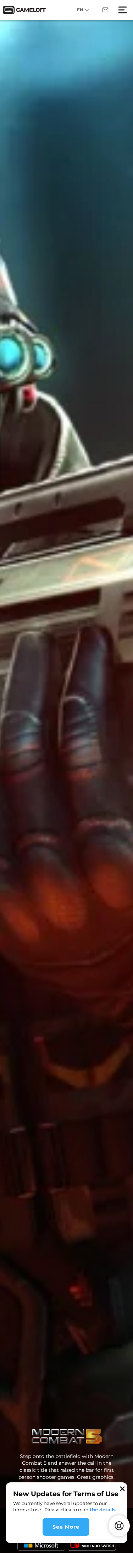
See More (65, 1527)
